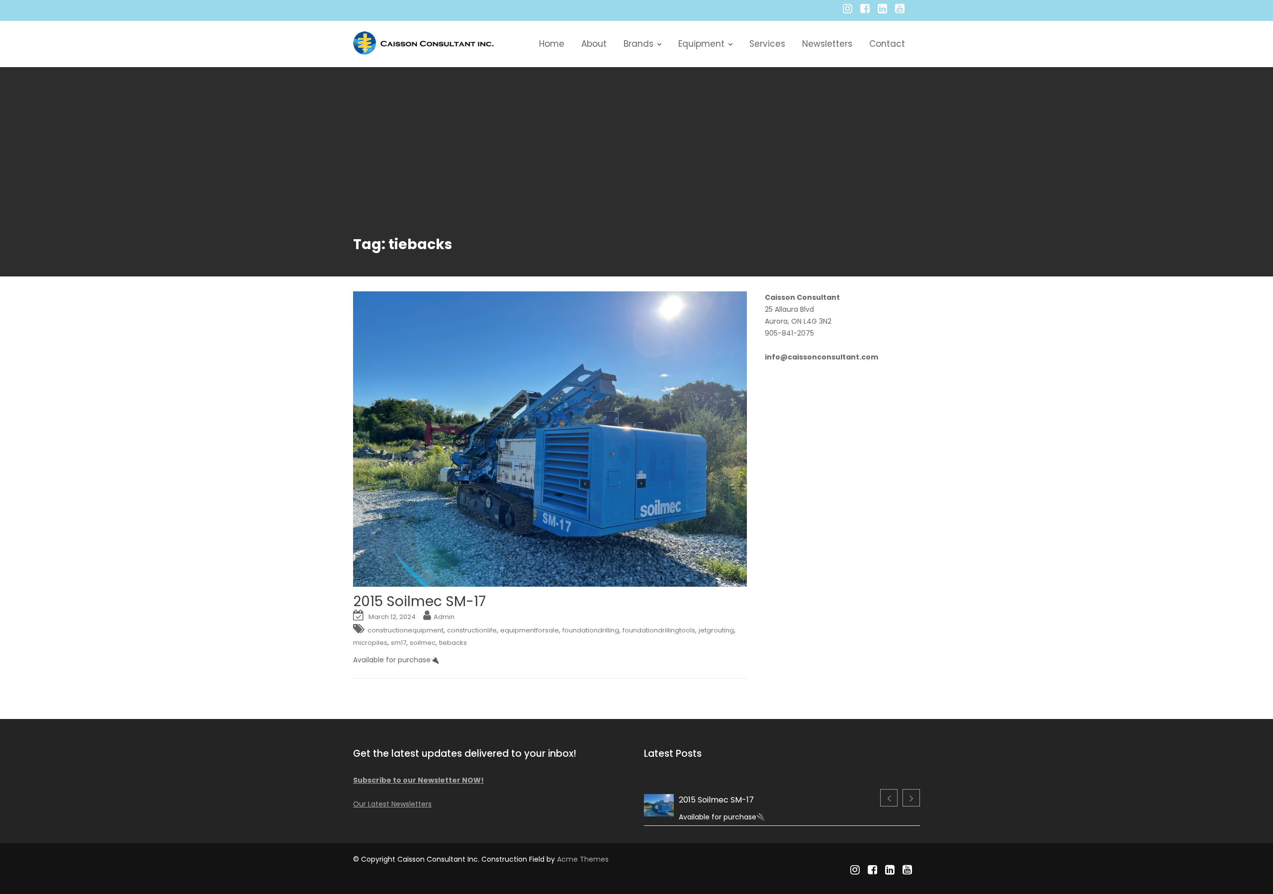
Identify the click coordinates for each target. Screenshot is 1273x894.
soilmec (423, 642)
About (594, 44)
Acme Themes (583, 859)
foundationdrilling (590, 630)
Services (767, 44)
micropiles (370, 642)
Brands (638, 44)
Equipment (701, 44)
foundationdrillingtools (659, 630)
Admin (444, 617)
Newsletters (827, 44)
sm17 (398, 642)
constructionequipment (405, 630)
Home (551, 44)
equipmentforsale (529, 630)
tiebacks (453, 642)
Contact (887, 44)
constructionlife (472, 630)
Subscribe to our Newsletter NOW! (418, 780)
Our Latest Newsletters (392, 804)
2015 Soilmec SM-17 (419, 601)
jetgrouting (716, 630)
